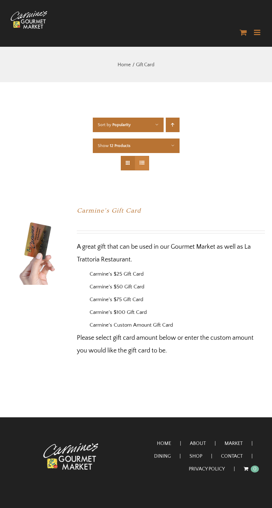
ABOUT (198, 443)
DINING (162, 456)
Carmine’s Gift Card (109, 210)
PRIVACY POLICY (207, 469)
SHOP (195, 456)
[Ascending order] (173, 125)
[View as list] (142, 163)
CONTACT (232, 456)
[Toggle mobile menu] (257, 32)
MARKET (234, 443)
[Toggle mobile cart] (243, 32)
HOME (164, 443)
